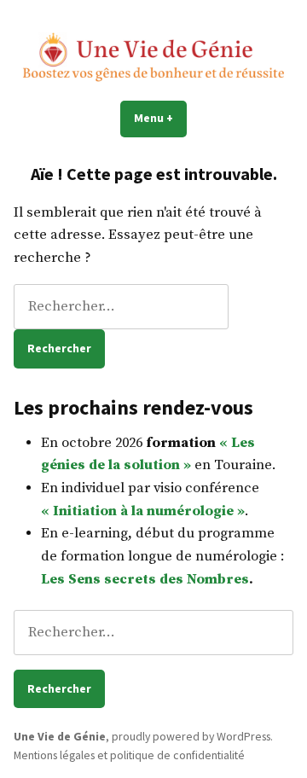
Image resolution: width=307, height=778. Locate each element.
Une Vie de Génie (60, 736)
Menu (160, 117)
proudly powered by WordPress (191, 736)
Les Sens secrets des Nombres (145, 580)
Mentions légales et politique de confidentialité (129, 755)
